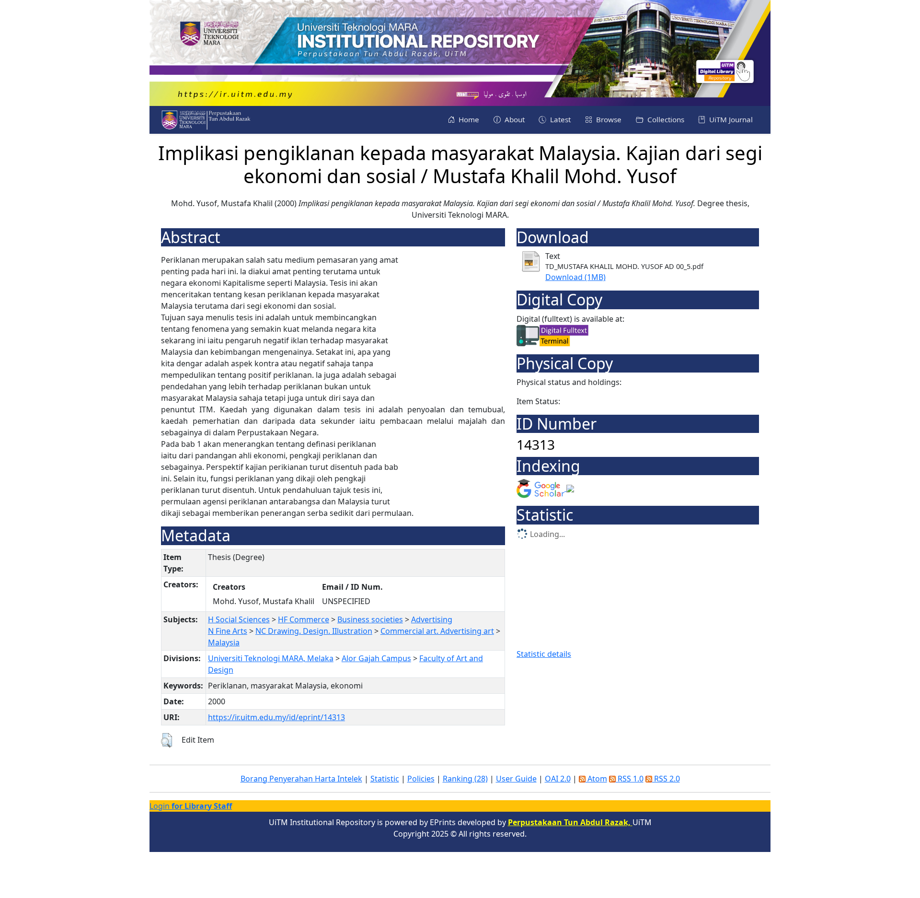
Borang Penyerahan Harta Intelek (301, 778)
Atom (596, 778)
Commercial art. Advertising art (437, 631)
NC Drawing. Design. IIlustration (313, 631)
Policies (421, 778)
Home (468, 119)
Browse (607, 119)
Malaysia (224, 642)
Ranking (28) (465, 778)
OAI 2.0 (558, 778)
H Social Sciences (239, 619)
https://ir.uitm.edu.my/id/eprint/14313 (276, 717)
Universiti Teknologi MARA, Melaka (271, 658)
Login (191, 806)
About (514, 119)
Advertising (431, 619)
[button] (166, 740)
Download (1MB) (575, 277)
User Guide (516, 778)
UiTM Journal (730, 119)
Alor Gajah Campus (376, 658)
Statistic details (544, 654)
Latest (559, 119)
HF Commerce (303, 619)
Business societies (370, 619)
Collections (664, 119)
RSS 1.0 (630, 778)
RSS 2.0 (666, 778)
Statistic (384, 778)
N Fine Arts (227, 631)
